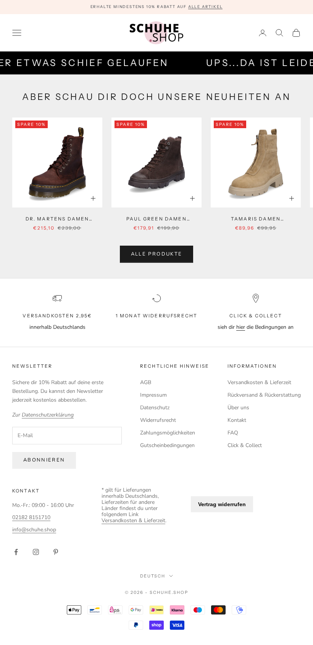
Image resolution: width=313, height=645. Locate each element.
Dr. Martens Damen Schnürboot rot (57, 219)
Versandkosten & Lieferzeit (259, 382)
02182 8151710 (31, 517)
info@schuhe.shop (34, 529)
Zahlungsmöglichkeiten (167, 432)
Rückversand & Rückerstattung (264, 395)
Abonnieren (44, 460)
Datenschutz (154, 407)
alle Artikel (205, 6)
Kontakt (236, 420)
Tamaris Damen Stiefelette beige (256, 219)
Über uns (238, 407)
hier (240, 327)
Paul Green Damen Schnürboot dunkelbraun (156, 219)
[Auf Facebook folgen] (16, 552)
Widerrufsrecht (158, 420)
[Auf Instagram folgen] (36, 552)
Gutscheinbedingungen (167, 445)
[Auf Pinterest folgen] (56, 552)
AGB (145, 382)
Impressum (153, 395)
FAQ (232, 432)
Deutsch (153, 576)
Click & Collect (244, 445)
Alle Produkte (156, 254)
